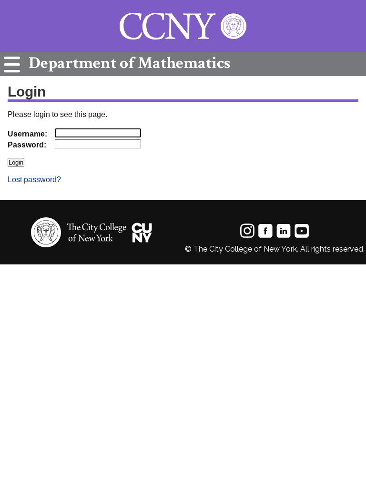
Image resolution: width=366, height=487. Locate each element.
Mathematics (129, 63)
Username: (27, 134)
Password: (27, 145)
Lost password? (34, 179)
